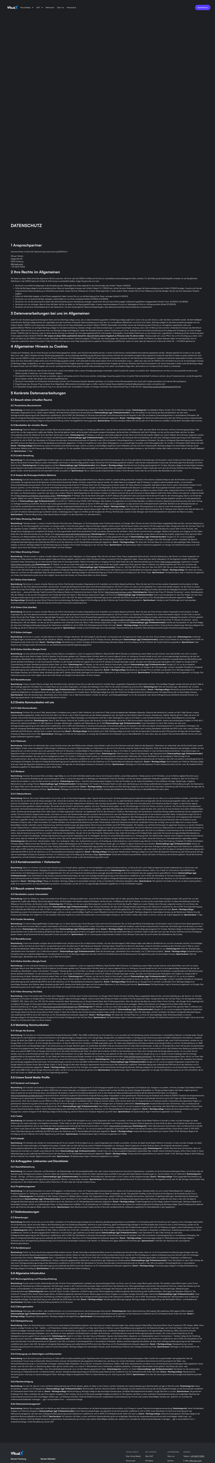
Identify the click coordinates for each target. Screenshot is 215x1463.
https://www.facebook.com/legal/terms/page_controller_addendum (92, 1098)
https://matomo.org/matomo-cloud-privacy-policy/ (36, 496)
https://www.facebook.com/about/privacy (27, 1095)
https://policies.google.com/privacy (137, 1056)
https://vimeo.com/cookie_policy (23, 564)
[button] (27, 7)
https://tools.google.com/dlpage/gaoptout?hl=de (162, 387)
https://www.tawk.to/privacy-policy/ (119, 592)
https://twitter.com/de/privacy (120, 1126)
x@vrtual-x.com (17, 264)
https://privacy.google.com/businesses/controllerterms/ (66, 1048)
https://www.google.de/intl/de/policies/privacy (73, 534)
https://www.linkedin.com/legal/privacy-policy (129, 1148)
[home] (12, 7)
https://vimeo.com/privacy (170, 562)
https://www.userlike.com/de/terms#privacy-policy (120, 620)
